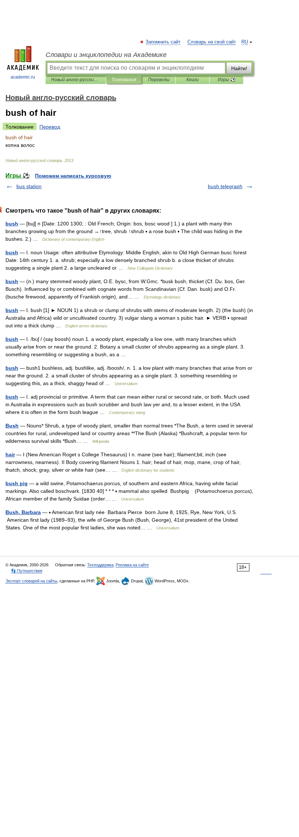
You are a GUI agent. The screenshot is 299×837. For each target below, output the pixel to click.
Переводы (159, 79)
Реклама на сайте (132, 565)
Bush (12, 426)
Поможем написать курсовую (73, 176)
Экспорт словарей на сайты (31, 581)
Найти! (239, 68)
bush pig (16, 483)
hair (10, 454)
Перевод (49, 127)
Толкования (124, 79)
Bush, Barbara (23, 512)
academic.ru (23, 77)
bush (11, 224)
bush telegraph (225, 186)
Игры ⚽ (227, 79)
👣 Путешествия (26, 570)
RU (244, 42)
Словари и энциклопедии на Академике (106, 54)
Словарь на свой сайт (211, 42)
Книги (192, 79)
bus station (29, 186)
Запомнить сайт (163, 42)
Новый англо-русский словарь (75, 79)
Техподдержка (100, 565)
